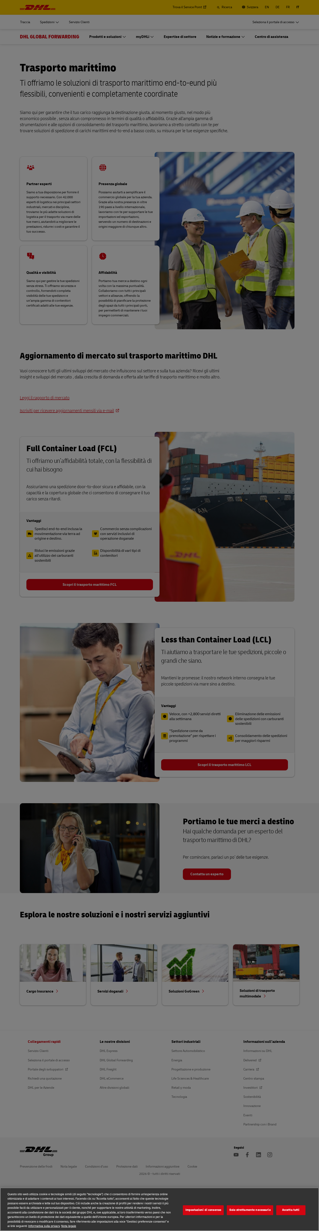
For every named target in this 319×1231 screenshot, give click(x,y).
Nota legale (68, 1226)
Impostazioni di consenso (203, 1210)
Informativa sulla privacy (44, 1226)
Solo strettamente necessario (250, 1210)
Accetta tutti (291, 1210)
